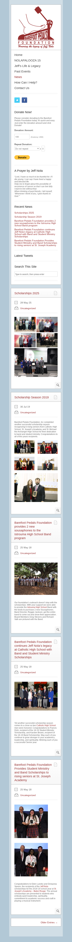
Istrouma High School (37, 607)
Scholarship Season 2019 (28, 216)
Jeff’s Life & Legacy (27, 66)
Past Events (22, 71)
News (18, 77)
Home (18, 55)
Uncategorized (28, 308)
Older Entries (49, 922)
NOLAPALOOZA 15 (27, 60)
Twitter (17, 100)
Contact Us (21, 88)
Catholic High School (46, 725)
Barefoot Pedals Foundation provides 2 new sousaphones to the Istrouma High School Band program (35, 223)
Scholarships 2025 (24, 212)
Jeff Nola (44, 886)
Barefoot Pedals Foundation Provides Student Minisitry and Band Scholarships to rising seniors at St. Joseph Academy (35, 243)
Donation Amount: (23, 130)
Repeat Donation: (23, 144)
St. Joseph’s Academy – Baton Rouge (35, 890)
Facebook (24, 100)
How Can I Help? (25, 82)
